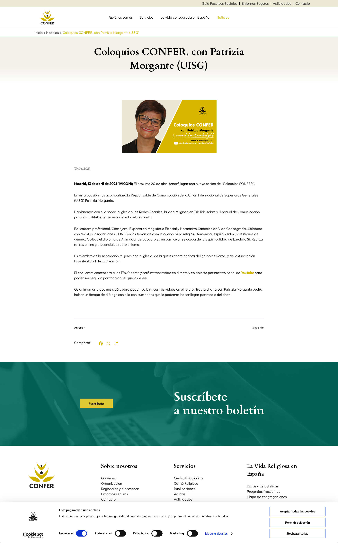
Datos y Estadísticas (263, 486)
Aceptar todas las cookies (297, 511)
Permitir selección (297, 522)
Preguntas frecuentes (263, 491)
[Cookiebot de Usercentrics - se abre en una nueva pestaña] (33, 535)
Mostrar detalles (216, 533)
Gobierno (108, 478)
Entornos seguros (114, 494)
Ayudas (179, 494)
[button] (100, 343)
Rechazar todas (297, 533)
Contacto (108, 499)
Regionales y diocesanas (120, 488)
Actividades (183, 499)
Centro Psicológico (188, 478)
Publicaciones (184, 488)
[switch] (120, 533)
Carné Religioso (186, 483)
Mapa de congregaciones (267, 496)
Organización (111, 483)
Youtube (248, 272)
